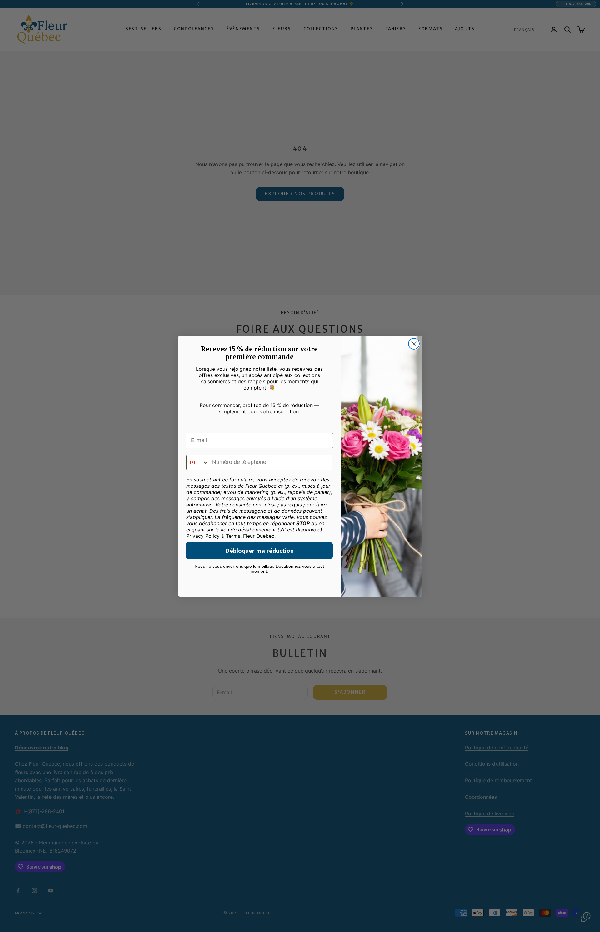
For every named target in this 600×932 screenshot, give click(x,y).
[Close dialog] (413, 343)
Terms (233, 536)
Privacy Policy (203, 536)
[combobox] (198, 462)
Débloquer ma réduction (259, 550)
